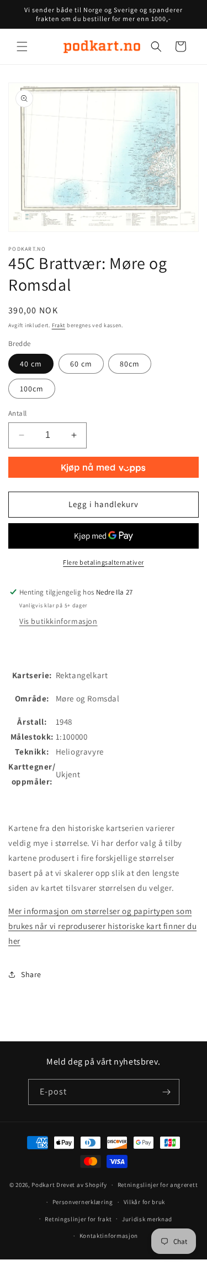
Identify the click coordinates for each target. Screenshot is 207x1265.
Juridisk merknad (147, 1219)
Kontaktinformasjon (109, 1236)
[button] (22, 46)
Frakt (59, 325)
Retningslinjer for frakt (78, 1219)
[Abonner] (167, 1092)
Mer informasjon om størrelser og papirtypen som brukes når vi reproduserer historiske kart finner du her (102, 926)
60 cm (81, 364)
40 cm (31, 364)
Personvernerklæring (82, 1202)
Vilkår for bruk (145, 1202)
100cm (32, 389)
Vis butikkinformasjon (58, 621)
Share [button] (31, 974)
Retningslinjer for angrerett (158, 1185)
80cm (130, 364)
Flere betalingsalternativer (103, 562)
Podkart (43, 1185)
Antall (17, 413)
